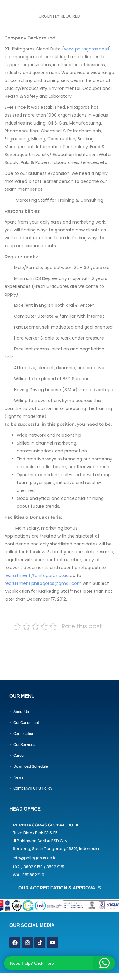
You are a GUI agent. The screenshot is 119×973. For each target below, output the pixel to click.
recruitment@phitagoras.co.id (37, 575)
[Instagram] (27, 942)
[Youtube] (52, 942)
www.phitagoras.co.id (86, 49)
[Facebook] (14, 942)
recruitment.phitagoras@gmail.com (43, 583)
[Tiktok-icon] (39, 942)
